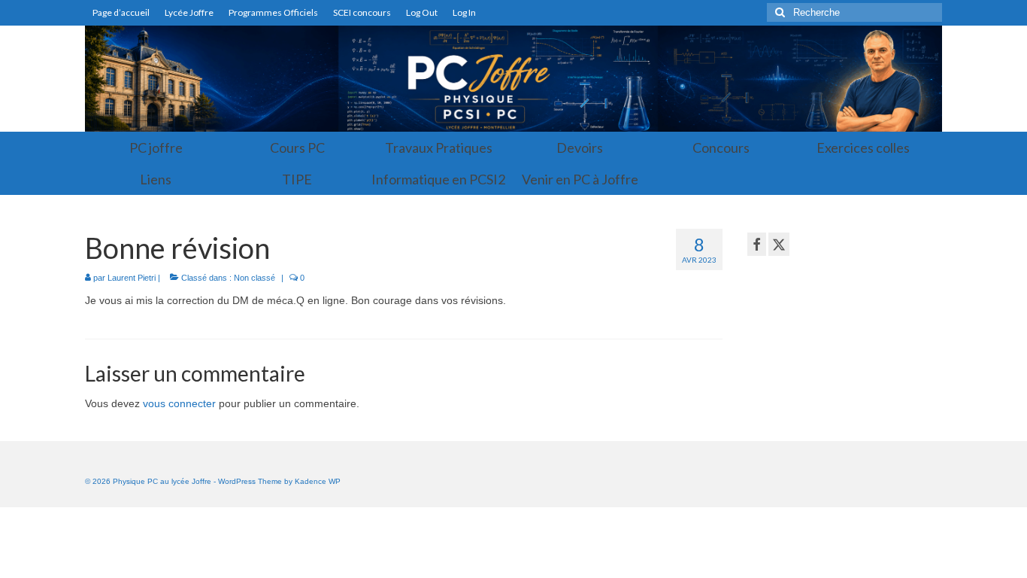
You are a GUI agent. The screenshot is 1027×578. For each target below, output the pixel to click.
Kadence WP (318, 481)
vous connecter (179, 403)
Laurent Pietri (132, 277)
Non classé (254, 277)
